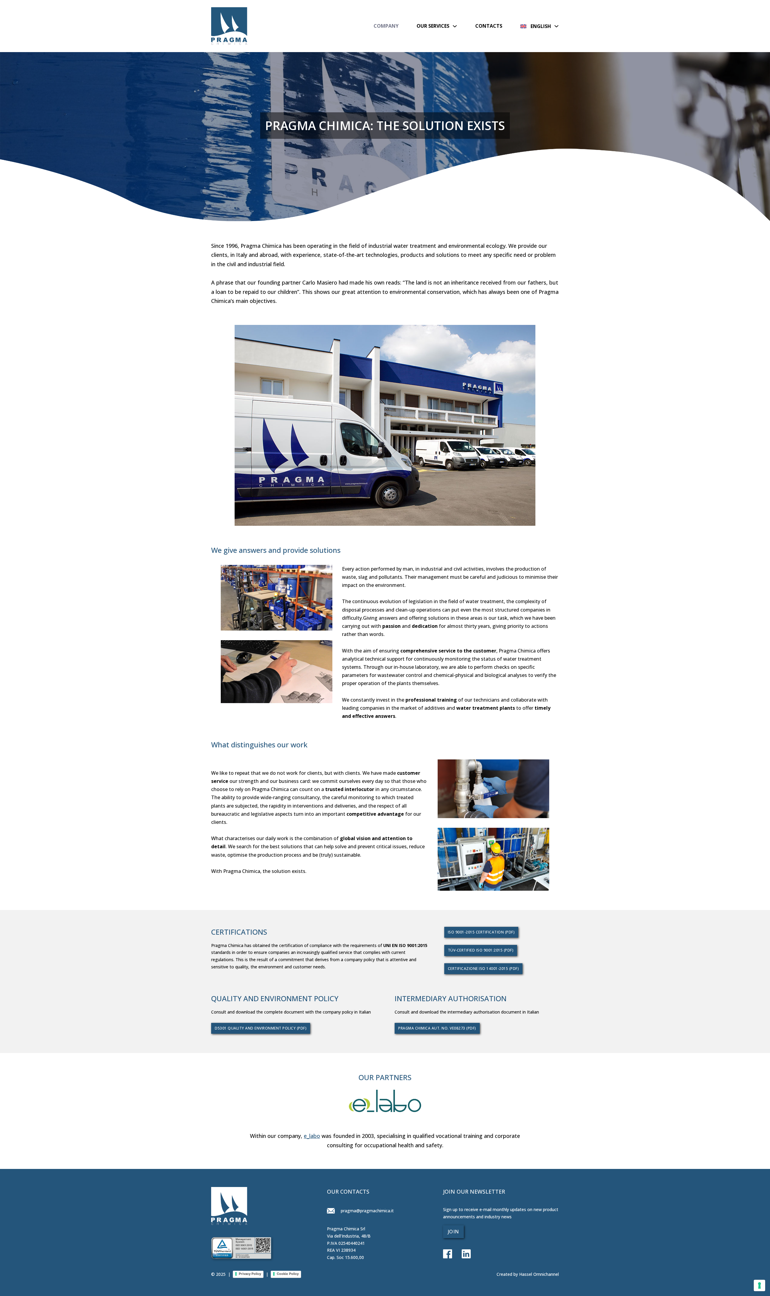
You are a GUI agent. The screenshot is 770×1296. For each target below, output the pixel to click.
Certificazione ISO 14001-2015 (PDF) (483, 968)
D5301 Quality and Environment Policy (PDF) (260, 1028)
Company (386, 26)
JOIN (453, 1231)
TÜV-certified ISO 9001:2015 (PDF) (481, 950)
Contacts (488, 26)
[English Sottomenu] (556, 26)
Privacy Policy (250, 1274)
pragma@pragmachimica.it (367, 1210)
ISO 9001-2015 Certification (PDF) (481, 932)
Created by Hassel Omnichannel (528, 1274)
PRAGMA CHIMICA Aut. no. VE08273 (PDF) (437, 1028)
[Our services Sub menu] (454, 26)
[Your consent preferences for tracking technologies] (759, 1285)
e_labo (312, 1135)
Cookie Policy (288, 1274)
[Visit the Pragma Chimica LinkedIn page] (461, 1254)
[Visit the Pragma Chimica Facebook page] (447, 1254)
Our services (433, 26)
